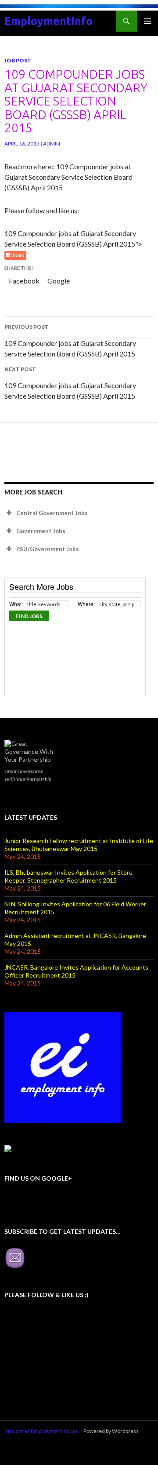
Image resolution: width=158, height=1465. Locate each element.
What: (16, 603)
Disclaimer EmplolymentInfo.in (40, 1431)
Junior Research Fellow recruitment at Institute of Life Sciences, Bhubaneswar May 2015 (78, 844)
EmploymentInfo (48, 21)
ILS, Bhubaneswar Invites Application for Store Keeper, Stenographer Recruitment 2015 (68, 876)
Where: (86, 603)
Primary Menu (147, 21)
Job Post (17, 60)
